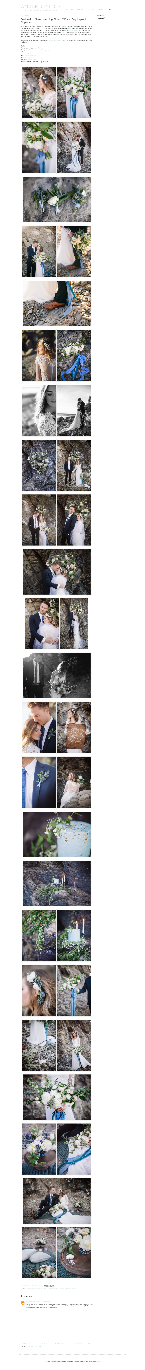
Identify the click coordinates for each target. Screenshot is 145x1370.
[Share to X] (49, 1286)
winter (75, 1288)
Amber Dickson (31, 1285)
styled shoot (58, 1288)
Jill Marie (29, 58)
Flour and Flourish (30, 52)
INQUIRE (101, 9)
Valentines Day (70, 1288)
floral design (29, 1288)
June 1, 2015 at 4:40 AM (43, 1301)
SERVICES (80, 9)
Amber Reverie (38, 48)
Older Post (89, 1343)
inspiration (35, 1288)
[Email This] (45, 1286)
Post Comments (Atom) (35, 1346)
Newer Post (24, 1343)
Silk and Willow (74, 30)
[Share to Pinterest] (53, 1286)
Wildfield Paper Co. (34, 54)
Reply (27, 1310)
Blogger (98, 1361)
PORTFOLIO (69, 9)
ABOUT (91, 9)
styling (63, 1288)
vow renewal (58, 1306)
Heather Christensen (30, 56)
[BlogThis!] (47, 1286)
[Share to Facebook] (51, 1286)
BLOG (111, 9)
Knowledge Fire (30, 1301)
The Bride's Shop (30, 59)
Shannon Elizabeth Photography (39, 50)
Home (57, 1343)
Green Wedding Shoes (54, 40)
